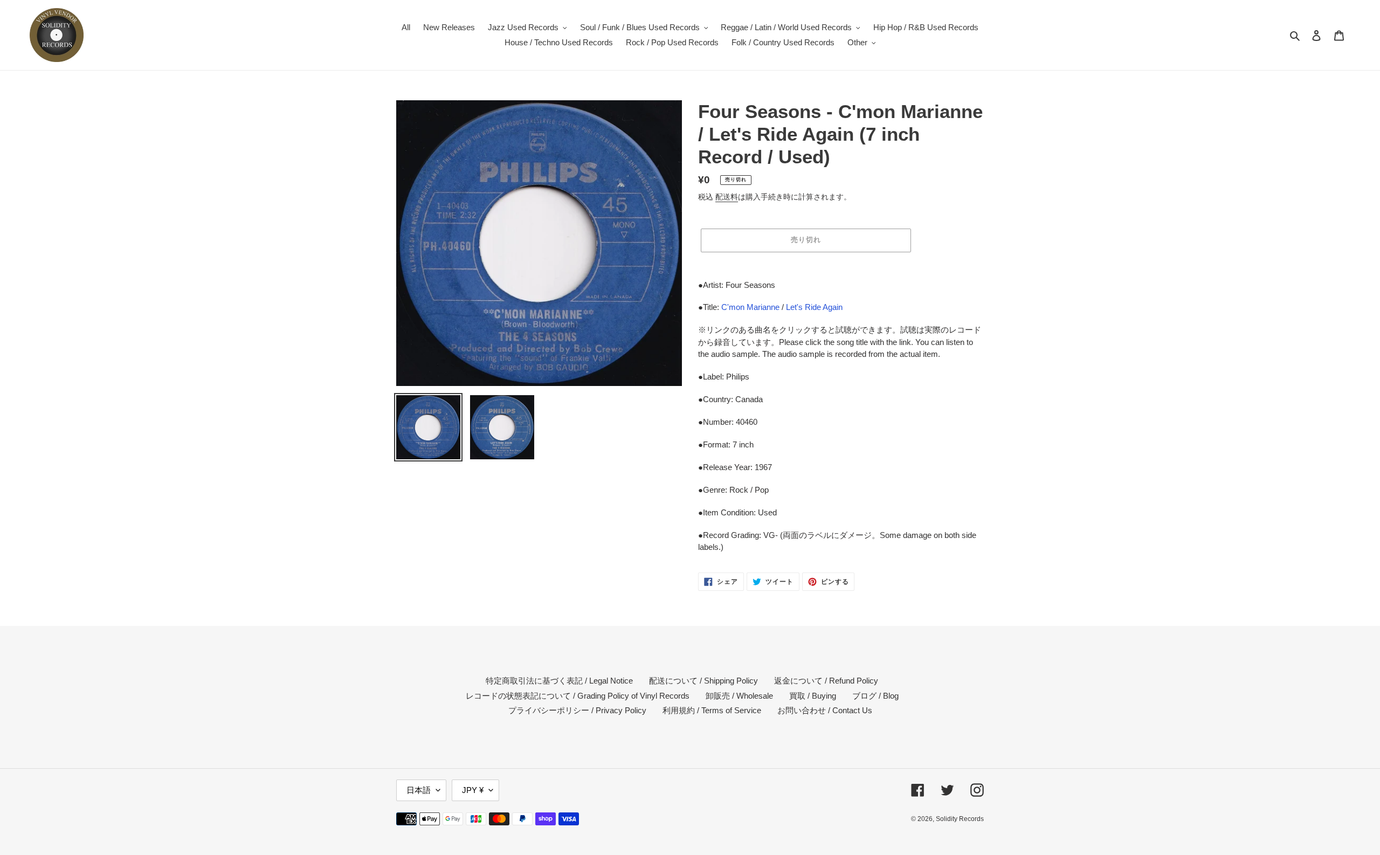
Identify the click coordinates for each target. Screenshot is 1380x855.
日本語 (418, 790)
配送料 (726, 196)
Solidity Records (960, 819)
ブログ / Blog (875, 695)
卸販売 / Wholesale (739, 695)
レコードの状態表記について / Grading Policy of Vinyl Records (577, 695)
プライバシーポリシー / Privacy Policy (577, 710)
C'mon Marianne (750, 307)
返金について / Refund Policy (826, 680)
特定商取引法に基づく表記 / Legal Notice (559, 680)
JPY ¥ (473, 790)
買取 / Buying (812, 695)
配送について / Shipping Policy (703, 680)
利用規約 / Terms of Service (712, 710)
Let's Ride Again (814, 307)
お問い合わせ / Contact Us (824, 710)
